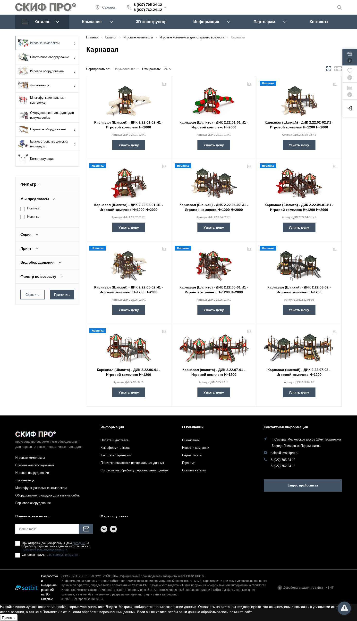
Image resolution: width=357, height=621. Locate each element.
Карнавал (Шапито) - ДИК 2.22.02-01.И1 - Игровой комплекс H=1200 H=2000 (128, 207)
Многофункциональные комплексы (47, 100)
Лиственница (39, 85)
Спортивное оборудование (49, 57)
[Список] (338, 70)
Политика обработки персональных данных (132, 463)
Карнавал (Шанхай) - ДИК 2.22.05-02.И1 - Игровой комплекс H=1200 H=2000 (128, 289)
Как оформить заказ (115, 448)
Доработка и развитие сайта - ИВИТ (308, 587)
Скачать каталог (194, 470)
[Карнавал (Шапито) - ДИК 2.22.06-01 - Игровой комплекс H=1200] (128, 346)
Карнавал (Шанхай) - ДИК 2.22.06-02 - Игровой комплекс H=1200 (299, 289)
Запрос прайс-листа (303, 485)
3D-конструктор (151, 22)
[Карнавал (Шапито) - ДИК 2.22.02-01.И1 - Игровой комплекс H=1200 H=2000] (128, 181)
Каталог (42, 22)
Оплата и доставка (114, 440)
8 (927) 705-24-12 (148, 5)
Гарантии (188, 463)
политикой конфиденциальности (44, 549)
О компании (193, 427)
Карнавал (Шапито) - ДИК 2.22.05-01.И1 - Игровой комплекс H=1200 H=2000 (213, 289)
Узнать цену (129, 145)
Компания (92, 22)
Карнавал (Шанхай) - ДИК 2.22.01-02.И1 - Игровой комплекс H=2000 (128, 124)
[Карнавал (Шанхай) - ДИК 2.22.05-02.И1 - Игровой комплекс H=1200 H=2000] (128, 264)
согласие (79, 543)
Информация (206, 22)
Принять (8, 618)
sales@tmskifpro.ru (284, 453)
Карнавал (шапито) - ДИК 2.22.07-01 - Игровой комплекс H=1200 (213, 372)
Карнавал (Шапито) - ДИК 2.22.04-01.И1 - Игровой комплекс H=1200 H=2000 (299, 207)
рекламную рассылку (63, 555)
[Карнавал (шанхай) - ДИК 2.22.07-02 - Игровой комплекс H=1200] (299, 346)
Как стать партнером (116, 455)
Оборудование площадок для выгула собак (52, 115)
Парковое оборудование (48, 129)
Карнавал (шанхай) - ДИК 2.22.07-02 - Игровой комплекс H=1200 (299, 372)
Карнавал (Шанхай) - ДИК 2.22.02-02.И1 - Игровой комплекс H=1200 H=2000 (299, 124)
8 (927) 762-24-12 (148, 10)
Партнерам (264, 22)
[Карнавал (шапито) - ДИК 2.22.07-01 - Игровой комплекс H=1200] (214, 346)
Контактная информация (286, 427)
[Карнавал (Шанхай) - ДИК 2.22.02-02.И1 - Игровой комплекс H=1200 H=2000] (299, 99)
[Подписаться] (86, 529)
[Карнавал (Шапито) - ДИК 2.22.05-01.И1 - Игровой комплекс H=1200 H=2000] (214, 264)
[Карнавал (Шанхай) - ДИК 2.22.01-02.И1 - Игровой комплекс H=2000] (128, 99)
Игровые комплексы (45, 43)
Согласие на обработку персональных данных (135, 470)
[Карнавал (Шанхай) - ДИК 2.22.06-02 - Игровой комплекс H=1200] (299, 264)
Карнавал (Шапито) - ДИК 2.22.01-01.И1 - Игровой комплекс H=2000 (213, 124)
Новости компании (195, 448)
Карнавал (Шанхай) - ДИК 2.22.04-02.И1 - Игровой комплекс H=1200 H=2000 (213, 207)
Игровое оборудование (47, 71)
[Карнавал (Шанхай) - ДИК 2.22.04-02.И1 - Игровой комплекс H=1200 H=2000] (214, 181)
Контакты (319, 22)
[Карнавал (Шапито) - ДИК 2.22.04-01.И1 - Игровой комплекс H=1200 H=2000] (299, 181)
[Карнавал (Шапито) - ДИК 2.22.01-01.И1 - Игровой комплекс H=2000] (214, 99)
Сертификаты (192, 455)
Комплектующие (42, 159)
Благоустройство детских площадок (49, 144)
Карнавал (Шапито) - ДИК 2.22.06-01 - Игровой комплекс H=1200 (128, 372)
